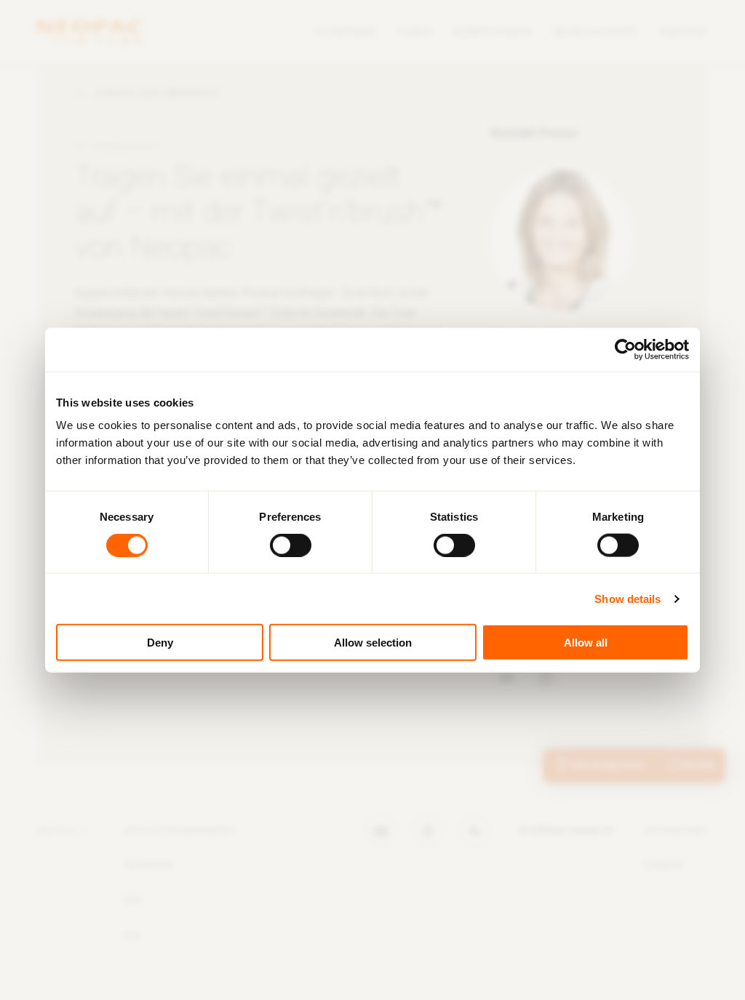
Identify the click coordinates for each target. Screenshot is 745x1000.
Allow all (585, 642)
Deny (160, 642)
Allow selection (373, 642)
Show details (627, 598)
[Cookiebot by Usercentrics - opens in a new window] (625, 349)
